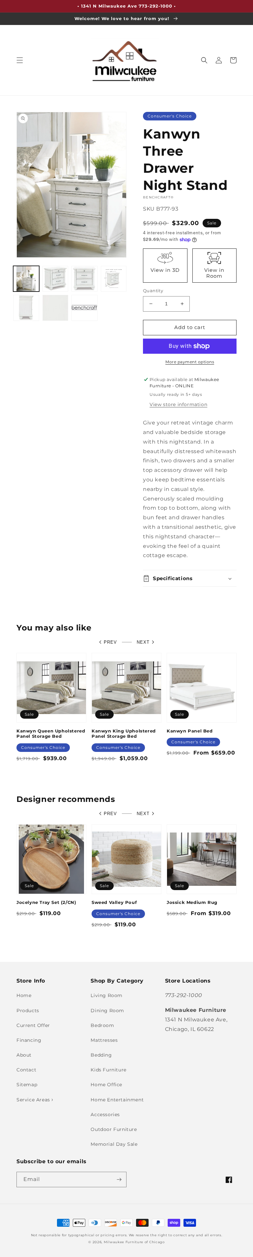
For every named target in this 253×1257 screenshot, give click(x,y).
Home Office (106, 1085)
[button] (20, 60)
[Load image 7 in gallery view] (84, 308)
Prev (110, 642)
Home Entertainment (117, 1100)
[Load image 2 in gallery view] (55, 279)
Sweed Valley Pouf (114, 902)
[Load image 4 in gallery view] (114, 279)
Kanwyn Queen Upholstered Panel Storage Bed (50, 733)
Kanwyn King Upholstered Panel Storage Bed (124, 733)
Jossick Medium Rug (192, 902)
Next (143, 642)
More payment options (189, 361)
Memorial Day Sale (114, 1144)
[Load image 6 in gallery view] (55, 308)
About (24, 1055)
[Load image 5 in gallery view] (26, 308)
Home (23, 995)
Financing (28, 1040)
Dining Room (107, 1010)
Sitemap (26, 1085)
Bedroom (102, 1025)
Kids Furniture (108, 1070)
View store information (178, 404)
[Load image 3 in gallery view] (84, 279)
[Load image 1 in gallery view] (26, 279)
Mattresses (104, 1040)
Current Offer (33, 1025)
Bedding (101, 1055)
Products (27, 1010)
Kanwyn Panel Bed (190, 730)
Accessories (105, 1114)
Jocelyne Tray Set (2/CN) (46, 902)
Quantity (153, 290)
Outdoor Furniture (114, 1129)
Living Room (107, 995)
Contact (26, 1070)
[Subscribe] (119, 1179)
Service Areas (33, 1100)
